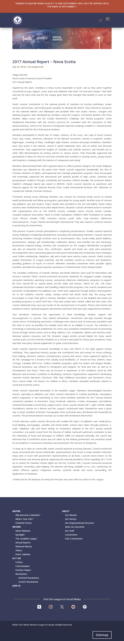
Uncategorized (35, 66)
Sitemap (102, 635)
